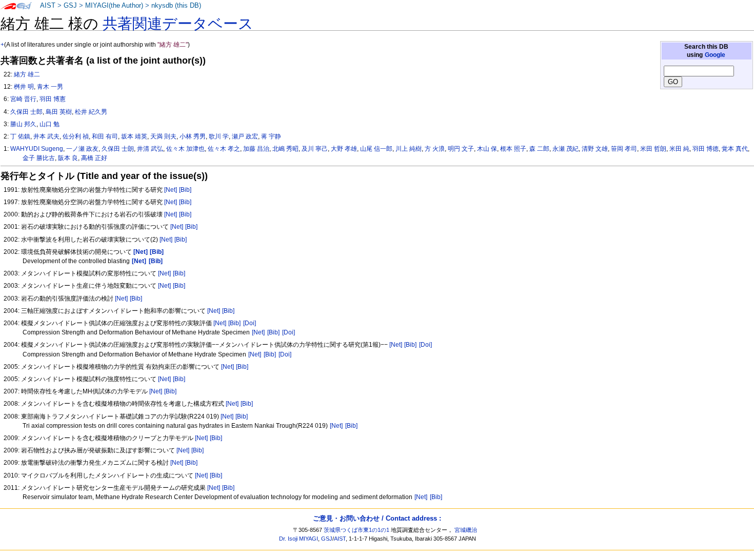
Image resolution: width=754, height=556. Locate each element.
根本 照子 (513, 148)
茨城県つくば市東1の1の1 (356, 530)
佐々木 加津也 (185, 148)
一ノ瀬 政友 (82, 148)
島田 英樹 (59, 111)
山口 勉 (49, 124)
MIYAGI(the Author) (114, 5)
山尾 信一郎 (376, 148)
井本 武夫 (46, 136)
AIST (47, 5)
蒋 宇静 (271, 136)
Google (715, 54)
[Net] (170, 189)
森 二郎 (539, 148)
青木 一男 (50, 86)
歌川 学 (219, 136)
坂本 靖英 (134, 136)
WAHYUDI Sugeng (36, 148)
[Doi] (249, 323)
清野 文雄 (595, 148)
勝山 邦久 (23, 124)
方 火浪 (435, 148)
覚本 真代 (735, 148)
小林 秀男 (193, 136)
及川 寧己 (315, 148)
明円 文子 (461, 148)
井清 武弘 (150, 148)
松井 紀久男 (91, 111)
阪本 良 (68, 158)
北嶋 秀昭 (285, 148)
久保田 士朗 (118, 148)
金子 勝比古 (39, 158)
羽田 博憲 (52, 99)
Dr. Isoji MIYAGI (298, 538)
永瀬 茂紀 (565, 148)
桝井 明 (24, 86)
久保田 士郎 (26, 111)
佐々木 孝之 (224, 148)
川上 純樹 (408, 148)
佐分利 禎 (76, 136)
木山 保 (487, 148)
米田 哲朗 (653, 148)
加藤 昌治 (256, 148)
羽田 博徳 (705, 148)
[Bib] (185, 189)
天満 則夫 (163, 136)
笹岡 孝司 (624, 148)
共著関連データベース (178, 23)
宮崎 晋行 (23, 99)
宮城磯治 (465, 530)
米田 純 (679, 148)
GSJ (70, 5)
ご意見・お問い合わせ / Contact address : (377, 518)
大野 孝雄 (344, 148)
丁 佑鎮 (20, 136)
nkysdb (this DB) (176, 5)
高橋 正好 (94, 158)
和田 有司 (105, 136)
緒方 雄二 (27, 74)
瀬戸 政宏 (245, 136)
